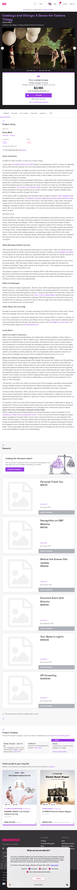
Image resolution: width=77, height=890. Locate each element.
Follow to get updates (60, 751)
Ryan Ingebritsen (64, 196)
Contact (43, 841)
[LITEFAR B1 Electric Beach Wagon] (57, 787)
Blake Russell (47, 198)
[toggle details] (36, 824)
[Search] (35, 4)
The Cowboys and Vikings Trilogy (28, 187)
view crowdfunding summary (38, 102)
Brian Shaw (69, 198)
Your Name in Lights (51, 636)
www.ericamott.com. (31, 325)
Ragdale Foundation (66, 252)
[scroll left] (2, 48)
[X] (6, 849)
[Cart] (55, 4)
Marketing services (68, 843)
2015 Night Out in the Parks (59, 322)
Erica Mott (8, 22)
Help (51, 735)
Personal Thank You (51, 481)
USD (41, 4)
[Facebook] (3, 849)
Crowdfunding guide (63, 735)
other (29, 142)
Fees (63, 841)
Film (5, 142)
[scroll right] (74, 48)
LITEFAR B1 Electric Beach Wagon (56, 811)
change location (48, 10)
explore (51, 766)
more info (5, 135)
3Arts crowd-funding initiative (44, 295)
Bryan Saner (57, 198)
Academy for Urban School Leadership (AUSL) (19, 415)
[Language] (50, 4)
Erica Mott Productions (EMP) (23, 164)
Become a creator (68, 846)
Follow (39, 95)
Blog (42, 846)
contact (12, 135)
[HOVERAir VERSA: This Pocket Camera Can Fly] (19, 787)
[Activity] (59, 4)
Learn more (17, 751)
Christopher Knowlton (33, 198)
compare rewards (14, 469)
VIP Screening (48, 675)
